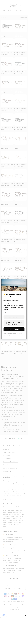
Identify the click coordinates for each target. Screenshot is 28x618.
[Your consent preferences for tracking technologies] (25, 615)
